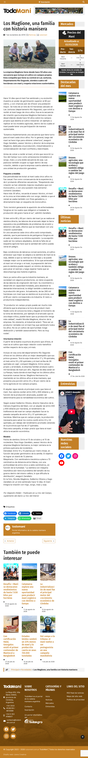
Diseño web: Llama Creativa (14, 754)
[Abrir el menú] (4, 2)
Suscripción (45, 2)
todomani (43, 35)
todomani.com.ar (32, 749)
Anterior (10, 541)
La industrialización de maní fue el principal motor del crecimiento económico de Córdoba (47, 594)
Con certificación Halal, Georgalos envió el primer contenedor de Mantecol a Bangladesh (10, 646)
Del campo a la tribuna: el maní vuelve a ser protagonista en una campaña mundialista (47, 646)
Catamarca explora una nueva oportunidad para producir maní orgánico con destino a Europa (29, 594)
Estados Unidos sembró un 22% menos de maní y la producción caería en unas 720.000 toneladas (29, 646)
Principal (15, 670)
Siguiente (48, 541)
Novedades (26, 670)
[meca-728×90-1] (59, 10)
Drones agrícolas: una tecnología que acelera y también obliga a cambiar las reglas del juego (76, 165)
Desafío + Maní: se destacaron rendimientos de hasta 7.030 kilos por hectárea (11, 591)
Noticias (32, 35)
